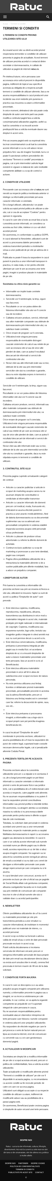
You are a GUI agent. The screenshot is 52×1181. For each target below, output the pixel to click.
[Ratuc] (26, 6)
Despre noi (10, 1163)
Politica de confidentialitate (25, 1166)
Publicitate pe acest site (20, 1172)
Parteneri (23, 1163)
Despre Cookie (38, 1163)
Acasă (5, 24)
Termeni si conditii (25, 1169)
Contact (39, 1172)
